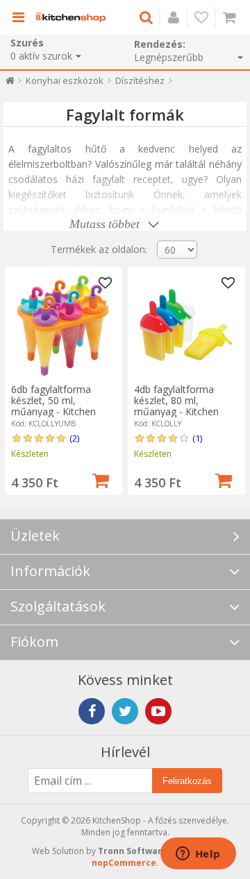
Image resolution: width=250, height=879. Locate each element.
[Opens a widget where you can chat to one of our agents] (198, 854)
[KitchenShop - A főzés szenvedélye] (71, 17)
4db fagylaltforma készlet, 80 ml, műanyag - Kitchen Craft (176, 406)
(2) (74, 438)
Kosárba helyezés (101, 479)
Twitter (125, 711)
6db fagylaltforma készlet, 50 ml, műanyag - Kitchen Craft (53, 406)
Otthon (10, 84)
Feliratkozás (187, 781)
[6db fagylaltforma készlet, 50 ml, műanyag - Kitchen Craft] (63, 325)
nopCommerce (124, 863)
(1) (197, 438)
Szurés (27, 42)
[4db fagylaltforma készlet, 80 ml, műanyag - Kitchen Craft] (186, 325)
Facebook (91, 711)
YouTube (158, 711)
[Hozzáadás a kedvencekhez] (105, 283)
